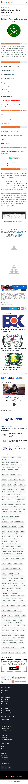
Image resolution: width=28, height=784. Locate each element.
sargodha (4, 622)
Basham (9, 482)
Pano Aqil (4, 603)
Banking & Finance (13, 479)
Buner (15, 484)
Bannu (3, 482)
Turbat (12, 647)
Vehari (9, 650)
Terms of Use (4, 755)
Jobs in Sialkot (4, 701)
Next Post (24, 373)
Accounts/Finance (16, 459)
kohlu (22, 556)
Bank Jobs (17, 477)
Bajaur (3, 477)
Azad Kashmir (5, 472)
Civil (20, 491)
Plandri (23, 605)
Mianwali (4, 583)
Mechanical (4, 580)
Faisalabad (10, 504)
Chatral (3, 489)
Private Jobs (10, 608)
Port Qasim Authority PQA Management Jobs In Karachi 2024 (16, 435)
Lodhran (20, 563)
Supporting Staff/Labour (6, 304)
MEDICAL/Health (13, 580)
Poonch (3, 608)
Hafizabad (4, 514)
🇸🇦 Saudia (19, 776)
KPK (7, 558)
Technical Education (11, 642)
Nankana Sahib (5, 590)
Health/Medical (5, 521)
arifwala (8, 467)
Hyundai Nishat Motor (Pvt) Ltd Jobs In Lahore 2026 (14, 429)
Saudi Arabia (11, 622)
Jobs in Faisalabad (5, 697)
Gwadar (19, 511)
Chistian (4, 491)
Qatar (14, 610)
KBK (3, 546)
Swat (8, 637)
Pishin (18, 605)
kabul (22, 533)
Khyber (9, 551)
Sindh (7, 630)
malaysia (17, 573)
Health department (13, 519)
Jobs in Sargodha (5, 708)
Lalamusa (12, 561)
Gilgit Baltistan (5, 509)
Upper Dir (4, 650)
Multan (10, 585)
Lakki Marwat (5, 561)
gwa (15, 511)
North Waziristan (5, 598)
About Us (3, 748)
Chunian (15, 491)
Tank (16, 640)
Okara (3, 600)
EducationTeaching (17, 501)
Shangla (9, 625)
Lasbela (9, 563)
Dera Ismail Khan (15, 496)
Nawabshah (14, 593)
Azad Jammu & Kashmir (13, 469)
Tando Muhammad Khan (7, 640)
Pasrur (10, 603)
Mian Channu (22, 580)
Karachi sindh (5, 543)
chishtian (22, 489)
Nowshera (14, 598)
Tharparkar (10, 645)
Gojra (12, 509)
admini (7, 462)
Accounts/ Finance (6, 459)
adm (3, 462)
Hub (12, 521)
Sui (3, 632)
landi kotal (19, 561)
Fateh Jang (4, 506)
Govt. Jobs (7, 7)
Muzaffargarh (18, 588)
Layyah (15, 563)
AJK (21, 464)
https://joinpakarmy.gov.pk (14, 135)
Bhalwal (3, 484)
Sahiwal (15, 617)
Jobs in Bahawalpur (5, 710)
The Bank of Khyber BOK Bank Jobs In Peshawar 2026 (13, 330)
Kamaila (10, 538)
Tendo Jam (20, 642)
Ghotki (15, 506)
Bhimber (9, 484)
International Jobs (6, 526)
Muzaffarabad (10, 588)
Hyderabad (9, 524)
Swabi (3, 637)
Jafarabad (11, 529)
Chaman (16, 486)
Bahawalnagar (5, 474)
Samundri (14, 620)
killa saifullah (5, 556)
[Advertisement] (14, 291)
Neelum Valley (5, 595)
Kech (7, 546)
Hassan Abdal (5, 516)
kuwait (17, 558)
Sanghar (20, 620)
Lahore (11, 302)
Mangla (22, 575)
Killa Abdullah (19, 553)
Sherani (23, 625)
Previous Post (5, 373)
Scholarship (18, 622)
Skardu (12, 630)
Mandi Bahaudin (15, 575)
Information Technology (19, 524)
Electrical (4, 504)
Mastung (16, 578)
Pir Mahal (12, 605)
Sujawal (7, 632)
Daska (13, 494)
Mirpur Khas (15, 583)
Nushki (19, 598)
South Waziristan (20, 630)
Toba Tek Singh (5, 647)
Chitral (9, 491)
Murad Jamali (17, 585)
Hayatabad (4, 519)
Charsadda (22, 486)
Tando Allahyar (21, 637)
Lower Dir (9, 566)
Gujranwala (4, 511)
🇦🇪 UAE (8, 776)
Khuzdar (4, 551)
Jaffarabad (18, 529)
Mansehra (4, 578)
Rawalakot (10, 615)
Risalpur (23, 615)
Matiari (21, 578)
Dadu (3, 494)
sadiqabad (9, 617)
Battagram (15, 482)
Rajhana (4, 615)
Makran (20, 571)
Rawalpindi (17, 615)
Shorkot (10, 627)
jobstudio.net (20, 232)
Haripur (15, 514)
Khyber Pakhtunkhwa (18, 551)
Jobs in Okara (4, 706)
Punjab (12, 74)
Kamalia (16, 538)
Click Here (20, 234)
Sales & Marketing (6, 620)
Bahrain (19, 474)
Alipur (3, 467)
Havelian (17, 516)
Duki (13, 499)
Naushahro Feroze (6, 593)
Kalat (14, 536)
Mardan (10, 578)
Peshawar (21, 603)
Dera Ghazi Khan (5, 496)
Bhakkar (21, 482)
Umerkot (22, 647)
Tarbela (20, 640)
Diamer (23, 496)
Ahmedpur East (14, 464)
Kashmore (17, 543)
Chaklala (4, 486)
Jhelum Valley (15, 533)
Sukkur (13, 632)
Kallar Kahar (19, 536)
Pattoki (15, 603)
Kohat (11, 556)
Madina (3, 571)
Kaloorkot (4, 538)
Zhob (24, 652)
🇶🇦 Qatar (13, 776)
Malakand (4, 573)
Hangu (10, 514)
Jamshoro (10, 531)
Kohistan (17, 556)
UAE (17, 647)
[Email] (22, 308)
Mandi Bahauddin (6, 575)
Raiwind (13, 613)
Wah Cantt (4, 652)
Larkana (4, 563)
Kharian (15, 548)
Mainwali (14, 571)
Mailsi (9, 571)
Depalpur (19, 494)
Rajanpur (19, 613)
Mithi (22, 583)
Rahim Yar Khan (5, 613)
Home (2, 7)
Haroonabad (21, 514)
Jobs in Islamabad (5, 695)
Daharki (8, 494)
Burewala (20, 484)
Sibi (3, 630)
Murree (3, 588)
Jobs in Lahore (4, 690)
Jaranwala (16, 531)
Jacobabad (4, 529)
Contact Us (3, 751)
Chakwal (10, 486)
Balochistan (9, 477)
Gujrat (10, 511)
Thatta (15, 645)
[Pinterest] (18, 308)
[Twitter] (13, 308)
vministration (16, 650)
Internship (14, 526)
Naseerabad (19, 590)
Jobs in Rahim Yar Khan (6, 712)
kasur (23, 543)
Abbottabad (11, 457)
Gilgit (21, 506)
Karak (11, 543)
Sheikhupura (16, 625)
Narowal (12, 590)
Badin (12, 472)
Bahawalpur (12, 474)
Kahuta (3, 536)
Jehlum (22, 531)
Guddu (23, 509)
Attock (19, 467)
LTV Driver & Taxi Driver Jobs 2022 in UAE (11, 568)
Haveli (11, 516)
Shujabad (16, 627)
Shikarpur (4, 627)
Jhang (3, 533)
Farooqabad (18, 504)
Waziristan (18, 652)
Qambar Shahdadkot (6, 610)
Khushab (21, 548)
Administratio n (14, 462)
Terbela (3, 645)
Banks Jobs (21, 479)
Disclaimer (3, 753)
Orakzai (8, 600)
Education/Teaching (6, 501)
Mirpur (9, 583)
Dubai (8, 499)
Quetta (19, 610)
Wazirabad (11, 652)
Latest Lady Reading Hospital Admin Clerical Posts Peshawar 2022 (17, 448)
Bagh (16, 472)
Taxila (3, 642)
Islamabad (21, 526)
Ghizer (10, 506)
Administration (5, 464)
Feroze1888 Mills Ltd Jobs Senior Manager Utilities (18, 440)
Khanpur (4, 548)
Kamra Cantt (5, 541)
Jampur (3, 531)
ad (23, 459)
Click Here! (21, 163)
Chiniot (16, 489)
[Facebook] (5, 308)
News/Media (13, 595)
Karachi (17, 541)
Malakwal (11, 573)
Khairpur (13, 546)
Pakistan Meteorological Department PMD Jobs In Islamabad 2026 (13, 349)
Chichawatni (10, 489)
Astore (13, 467)
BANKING (4, 479)
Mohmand (4, 585)
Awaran (3, 469)
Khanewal (19, 546)
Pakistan (15, 600)
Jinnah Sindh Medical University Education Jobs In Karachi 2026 (11, 368)
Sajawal (20, 617)
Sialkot (22, 627)
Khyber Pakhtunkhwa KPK (8, 553)
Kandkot (11, 541)
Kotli (3, 558)
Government (11, 83)
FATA (24, 504)
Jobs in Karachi (4, 692)
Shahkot (4, 625)
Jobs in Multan (4, 699)
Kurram (12, 558)
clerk (24, 491)
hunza (3, 524)
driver (3, 499)
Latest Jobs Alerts (5, 759)
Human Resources (19, 521)
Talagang (13, 637)
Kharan (9, 548)
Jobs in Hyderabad (5, 703)
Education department (20, 499)
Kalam (8, 536)
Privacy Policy (4, 757)
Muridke (23, 585)
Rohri (3, 617)
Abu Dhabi (18, 457)
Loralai (3, 566)
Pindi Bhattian (5, 605)
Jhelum (8, 533)
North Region (21, 595)
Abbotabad (4, 457)
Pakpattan (21, 600)
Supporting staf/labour (7, 635)
